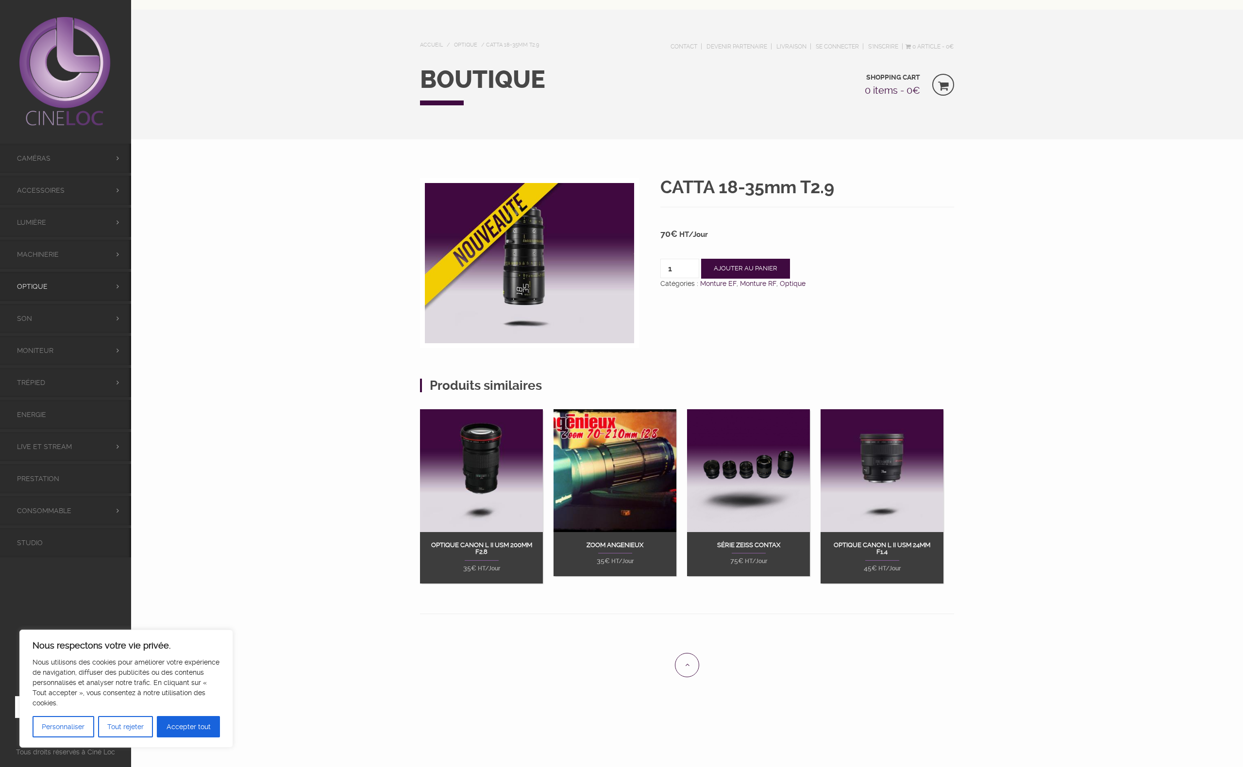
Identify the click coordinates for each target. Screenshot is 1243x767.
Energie (31, 414)
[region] (126, 689)
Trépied (31, 382)
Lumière (31, 222)
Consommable (44, 511)
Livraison (791, 46)
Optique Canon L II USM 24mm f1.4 (882, 548)
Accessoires (41, 190)
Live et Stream (44, 446)
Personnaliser (63, 727)
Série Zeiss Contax (748, 545)
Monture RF (758, 283)
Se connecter (837, 46)
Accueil (431, 45)
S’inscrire (883, 46)
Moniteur (35, 350)
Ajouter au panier (745, 268)
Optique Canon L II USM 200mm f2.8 (481, 548)
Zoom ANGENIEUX (615, 545)
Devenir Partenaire (736, 46)
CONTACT (684, 46)
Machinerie (38, 254)
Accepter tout (189, 727)
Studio (30, 543)
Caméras (33, 158)
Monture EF (718, 283)
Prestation (38, 479)
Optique (32, 286)
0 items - (892, 90)
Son (24, 318)
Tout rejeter (125, 727)
